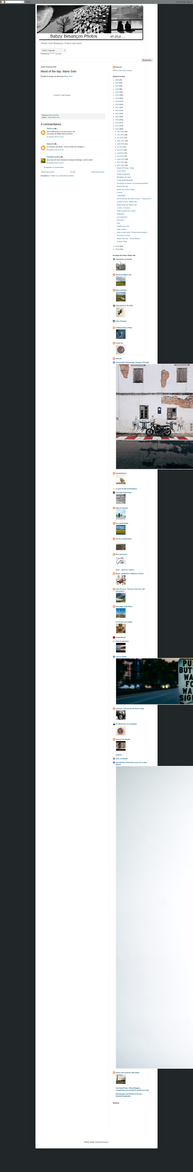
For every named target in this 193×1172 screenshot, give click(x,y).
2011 (117, 126)
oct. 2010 (120, 138)
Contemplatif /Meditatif (125, 180)
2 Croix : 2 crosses (123, 208)
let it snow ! (121, 220)
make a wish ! (122, 229)
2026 (117, 80)
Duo (118, 223)
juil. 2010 (120, 147)
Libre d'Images (121, 321)
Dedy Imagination (122, 641)
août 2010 (121, 144)
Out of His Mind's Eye (124, 275)
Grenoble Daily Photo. (124, 493)
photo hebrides (121, 290)
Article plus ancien (97, 172)
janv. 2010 (121, 165)
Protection (120, 214)
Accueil (72, 172)
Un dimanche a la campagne (126, 724)
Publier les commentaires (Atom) (62, 176)
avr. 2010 (120, 156)
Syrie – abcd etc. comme (125, 570)
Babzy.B (50, 144)
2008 (117, 249)
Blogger (106, 1142)
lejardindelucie (121, 473)
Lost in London (121, 657)
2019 (117, 101)
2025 (117, 83)
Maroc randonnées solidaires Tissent (129, 574)
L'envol (119, 192)
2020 (117, 98)
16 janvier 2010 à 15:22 (55, 137)
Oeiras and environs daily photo (127, 1073)
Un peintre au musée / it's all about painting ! (132, 183)
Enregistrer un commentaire (54, 167)
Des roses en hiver (123, 235)
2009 (117, 246)
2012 (117, 123)
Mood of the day (122, 186)
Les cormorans (122, 217)
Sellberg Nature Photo (124, 328)
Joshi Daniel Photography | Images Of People (132, 362)
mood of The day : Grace (125, 168)
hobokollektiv (121, 637)
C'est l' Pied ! (121, 171)
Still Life (119, 359)
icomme (119, 755)
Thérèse (50, 129)
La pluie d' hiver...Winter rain (127, 202)
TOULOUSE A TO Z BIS (124, 306)
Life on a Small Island (123, 539)
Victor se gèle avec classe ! (126, 211)
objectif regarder (122, 508)
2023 (117, 89)
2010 (117, 129)
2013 (117, 120)
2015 (117, 114)
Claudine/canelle (53, 157)
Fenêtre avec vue (123, 226)
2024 (117, 86)
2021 (117, 95)
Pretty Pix (119, 343)
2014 (117, 117)
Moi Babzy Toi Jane (124, 177)
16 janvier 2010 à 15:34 (55, 150)
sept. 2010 (121, 141)
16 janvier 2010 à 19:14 (55, 163)
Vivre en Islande (122, 759)
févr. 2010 (120, 162)
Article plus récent (47, 172)
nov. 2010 (120, 135)
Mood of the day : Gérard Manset (128, 238)
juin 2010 (120, 150)
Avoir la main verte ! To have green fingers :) (132, 232)
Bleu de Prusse (121, 554)
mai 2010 (120, 153)
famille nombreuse (123, 174)
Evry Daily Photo (122, 523)
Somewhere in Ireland (124, 259)
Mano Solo (68, 76)
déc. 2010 (121, 132)
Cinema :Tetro (122, 242)
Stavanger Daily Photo (124, 606)
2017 (117, 107)
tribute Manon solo (53, 117)
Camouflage (121, 195)
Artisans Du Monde (123, 739)
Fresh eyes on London (124, 622)
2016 (117, 110)
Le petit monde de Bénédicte (126, 489)
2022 (117, 92)
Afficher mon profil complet (122, 70)
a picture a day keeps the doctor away (130, 709)
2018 (117, 104)
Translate (58, 54)
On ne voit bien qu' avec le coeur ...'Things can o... (134, 199)
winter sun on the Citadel (126, 189)
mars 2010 (121, 159)
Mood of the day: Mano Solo (127, 205)
